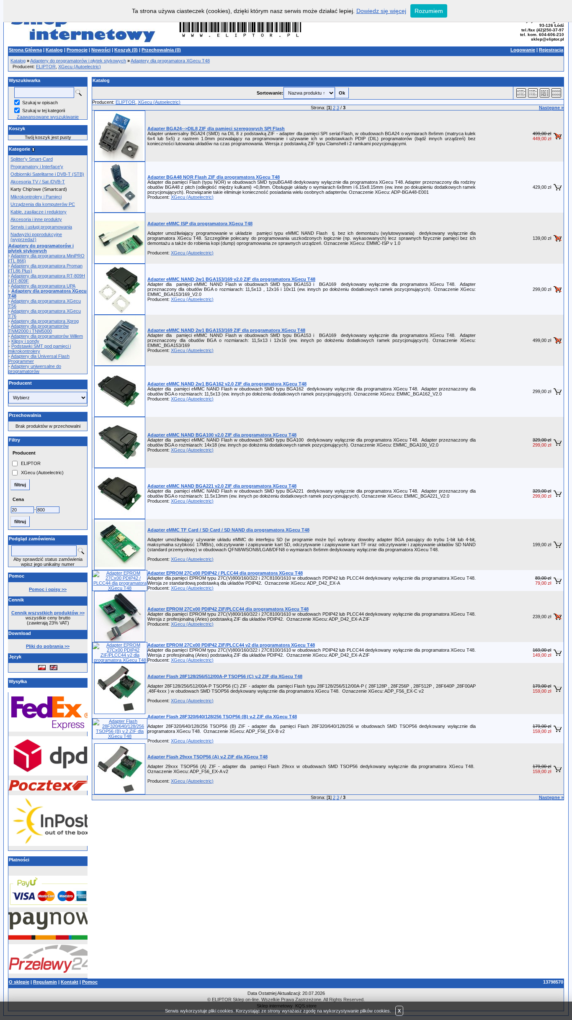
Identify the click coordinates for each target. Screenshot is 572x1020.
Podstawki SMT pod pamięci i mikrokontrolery (39, 349)
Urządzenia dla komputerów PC (42, 204)
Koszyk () (126, 49)
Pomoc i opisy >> (48, 589)
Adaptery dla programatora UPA (43, 285)
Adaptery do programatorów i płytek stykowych (78, 60)
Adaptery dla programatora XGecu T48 (170, 60)
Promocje (77, 49)
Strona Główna (25, 49)
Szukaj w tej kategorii (43, 110)
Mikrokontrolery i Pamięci (36, 196)
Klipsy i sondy (25, 341)
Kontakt (69, 981)
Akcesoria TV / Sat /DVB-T (37, 181)
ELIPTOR (46, 66)
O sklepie (19, 981)
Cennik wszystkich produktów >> (48, 612)
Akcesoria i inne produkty (36, 219)
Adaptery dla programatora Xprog (45, 321)
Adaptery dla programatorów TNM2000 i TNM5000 (38, 329)
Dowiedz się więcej (381, 11)
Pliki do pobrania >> (48, 646)
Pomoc (90, 981)
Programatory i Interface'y (36, 166)
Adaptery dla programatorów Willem (47, 336)
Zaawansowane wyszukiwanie (48, 116)
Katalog (54, 49)
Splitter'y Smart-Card (31, 159)
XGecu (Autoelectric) (79, 66)
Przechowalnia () (161, 49)
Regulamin (45, 981)
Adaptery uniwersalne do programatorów (34, 369)
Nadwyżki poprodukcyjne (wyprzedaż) (36, 237)
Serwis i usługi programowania (41, 226)
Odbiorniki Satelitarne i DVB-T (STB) (47, 174)
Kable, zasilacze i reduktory (38, 211)
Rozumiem (429, 11)
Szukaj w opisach (40, 102)
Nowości (101, 49)
